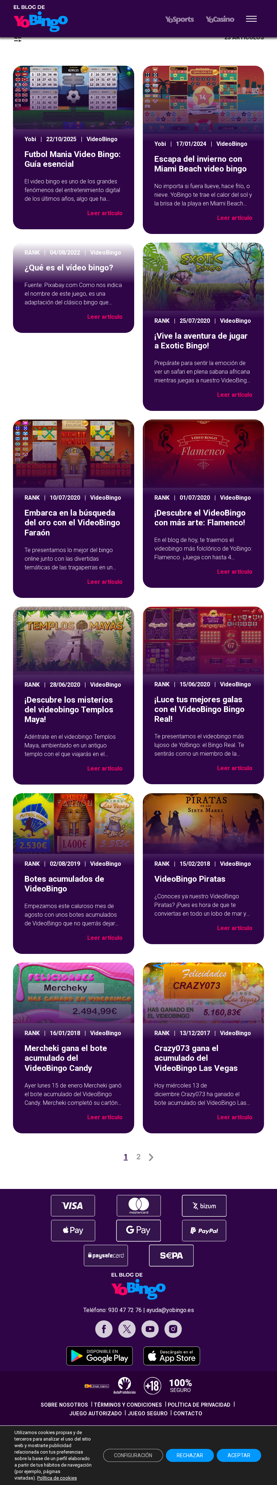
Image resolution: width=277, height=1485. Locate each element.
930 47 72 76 (125, 1310)
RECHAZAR (190, 1455)
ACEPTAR (239, 1455)
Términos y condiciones (128, 1405)
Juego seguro (148, 1414)
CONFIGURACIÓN (133, 1455)
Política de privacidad (199, 1405)
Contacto (187, 1414)
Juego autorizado (95, 1414)
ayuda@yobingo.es (170, 1310)
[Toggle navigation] (251, 19)
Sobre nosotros (64, 1405)
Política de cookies (57, 1478)
